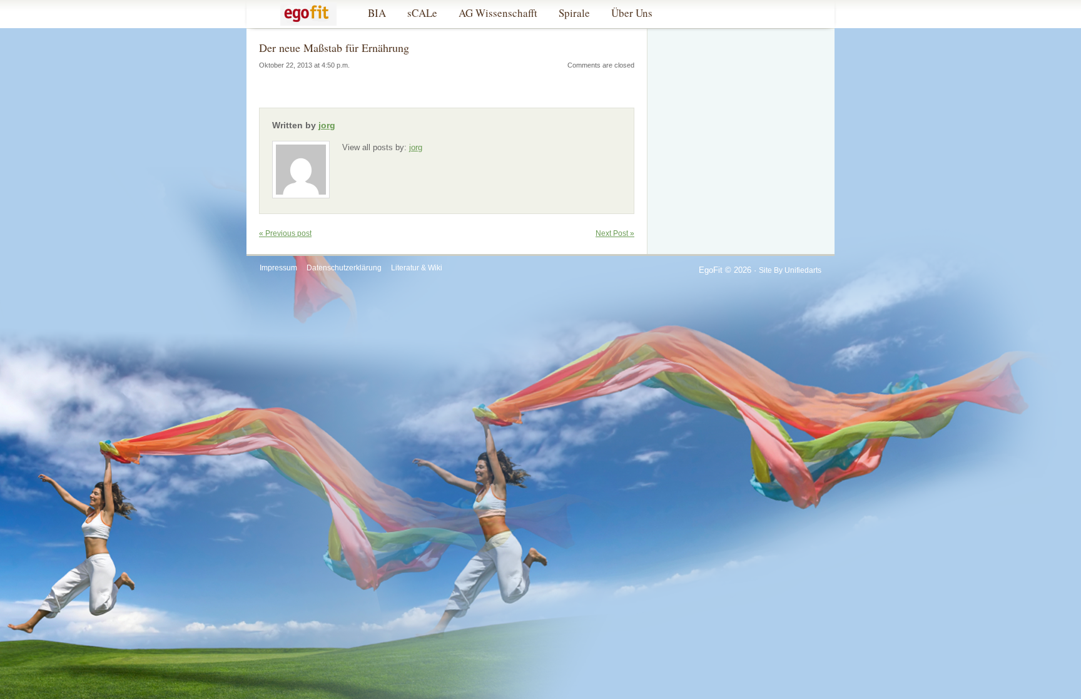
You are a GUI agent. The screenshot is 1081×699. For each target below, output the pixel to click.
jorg (326, 125)
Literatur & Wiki (416, 267)
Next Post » (615, 233)
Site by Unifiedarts (790, 270)
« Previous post (285, 233)
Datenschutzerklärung (344, 267)
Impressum (278, 267)
